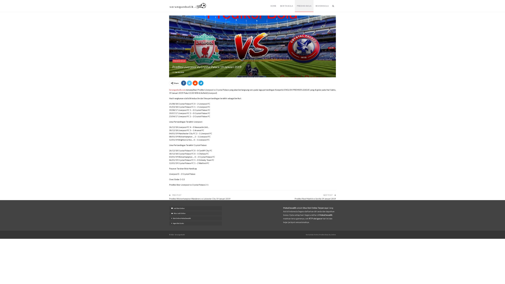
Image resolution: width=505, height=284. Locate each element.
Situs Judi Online (179, 213)
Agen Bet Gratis (178, 223)
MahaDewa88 (289, 208)
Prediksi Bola (304, 6)
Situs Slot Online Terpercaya (315, 208)
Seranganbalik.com (177, 90)
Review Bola (322, 6)
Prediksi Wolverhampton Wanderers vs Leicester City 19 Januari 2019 (199, 198)
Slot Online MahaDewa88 (182, 218)
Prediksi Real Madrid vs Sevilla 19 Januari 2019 (315, 198)
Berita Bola (286, 6)
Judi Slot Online (179, 208)
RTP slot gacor (315, 218)
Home (273, 6)
